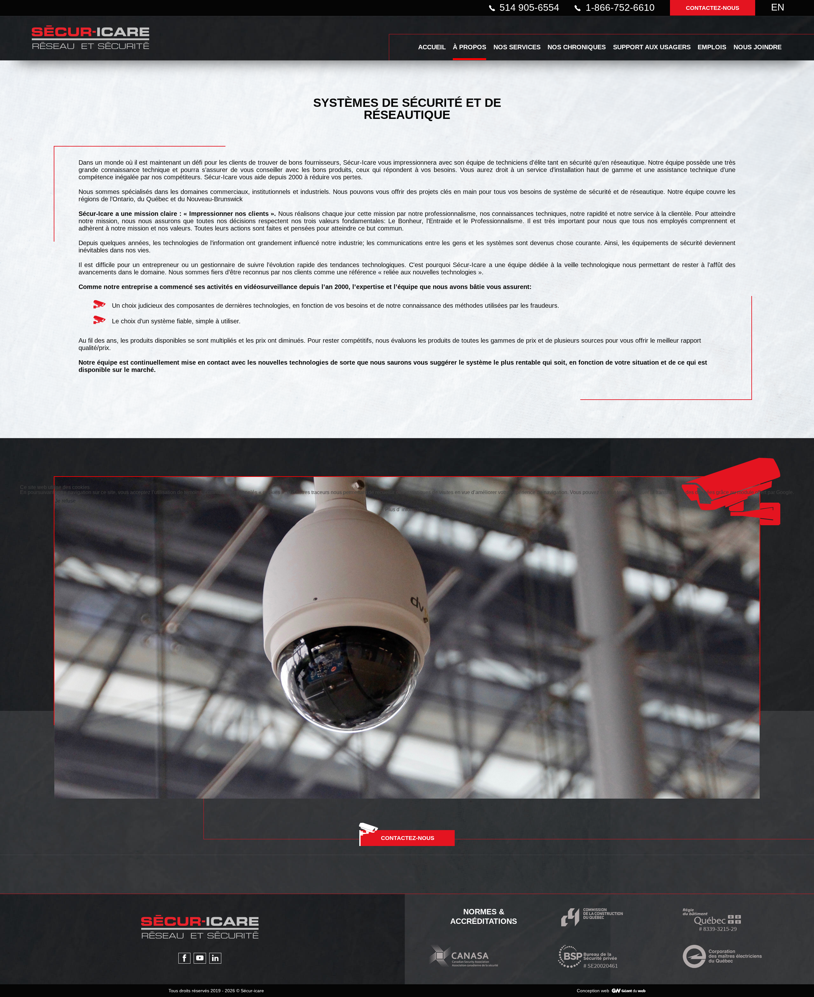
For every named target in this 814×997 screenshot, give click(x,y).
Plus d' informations (407, 509)
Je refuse (65, 501)
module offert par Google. (765, 492)
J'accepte (34, 501)
